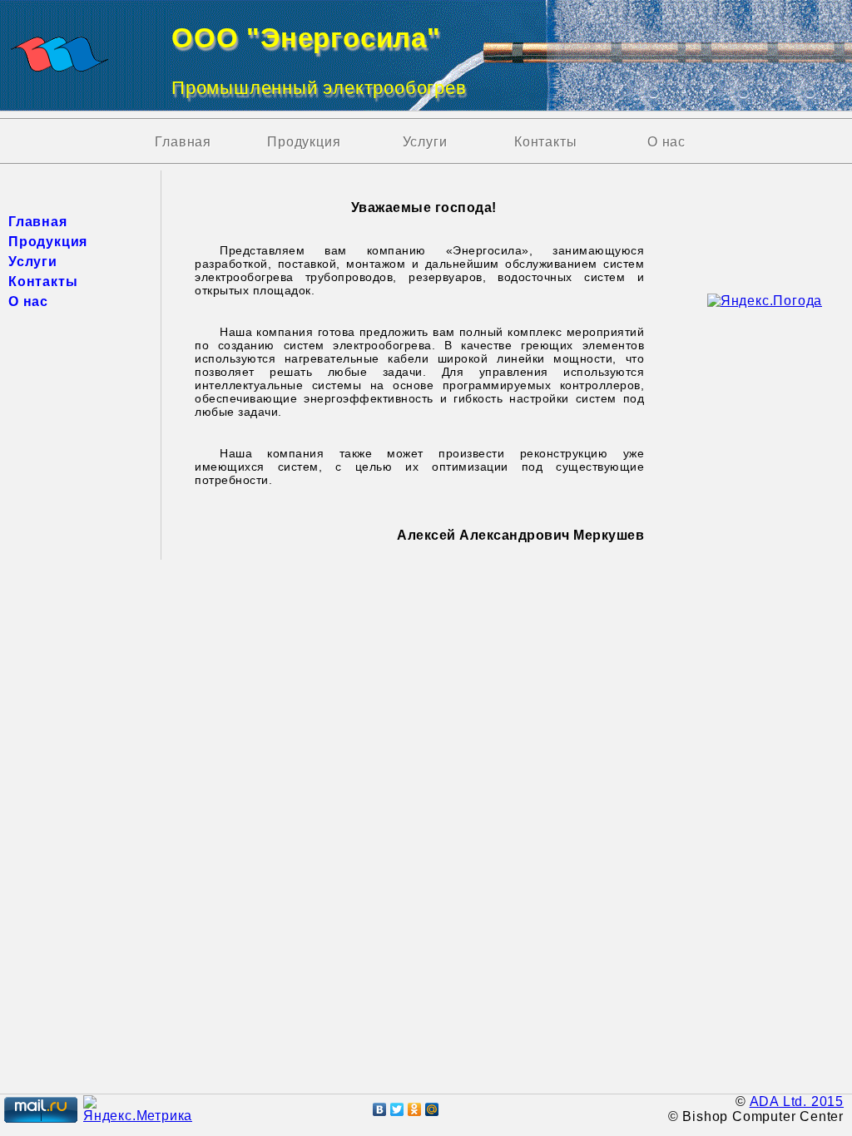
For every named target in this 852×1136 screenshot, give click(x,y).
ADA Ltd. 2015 (797, 1101)
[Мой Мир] (432, 1109)
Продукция (303, 142)
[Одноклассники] (415, 1109)
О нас (666, 142)
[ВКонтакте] (380, 1109)
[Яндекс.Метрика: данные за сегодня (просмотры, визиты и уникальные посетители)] (137, 1109)
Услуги (425, 142)
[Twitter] (397, 1109)
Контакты (545, 142)
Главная (183, 142)
